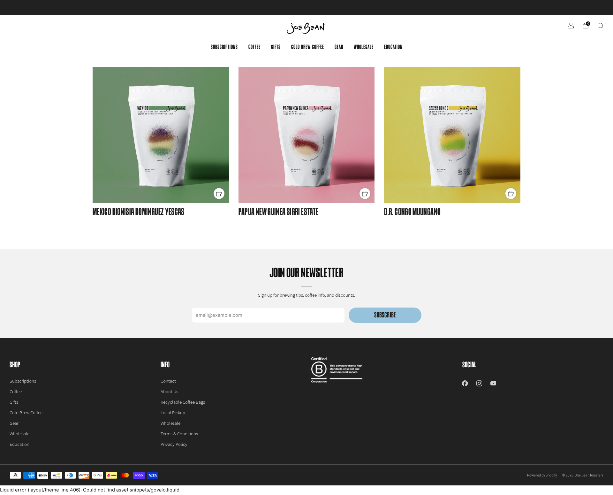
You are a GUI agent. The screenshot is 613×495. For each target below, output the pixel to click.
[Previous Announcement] (35, 8)
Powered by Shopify (542, 475)
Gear (339, 47)
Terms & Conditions (179, 433)
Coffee (254, 47)
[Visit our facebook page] (465, 383)
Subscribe (385, 315)
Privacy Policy (174, 444)
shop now (356, 7)
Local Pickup (173, 412)
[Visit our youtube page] (493, 383)
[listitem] (306, 7)
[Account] (571, 25)
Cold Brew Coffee (307, 47)
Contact (168, 381)
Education (393, 47)
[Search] (600, 25)
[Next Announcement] (578, 8)
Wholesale (364, 47)
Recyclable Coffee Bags (183, 402)
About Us (169, 391)
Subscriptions (224, 47)
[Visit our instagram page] (479, 383)
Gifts (276, 47)
